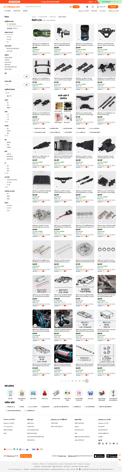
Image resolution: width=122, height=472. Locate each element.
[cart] (93, 7)
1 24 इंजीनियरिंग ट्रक (30, 410)
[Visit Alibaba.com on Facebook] (99, 443)
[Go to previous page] (61, 381)
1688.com (42, 464)
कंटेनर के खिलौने (68, 132)
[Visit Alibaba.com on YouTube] (114, 443)
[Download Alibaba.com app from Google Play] (112, 456)
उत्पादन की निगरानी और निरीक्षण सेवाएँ (35, 436)
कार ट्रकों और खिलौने (90, 406)
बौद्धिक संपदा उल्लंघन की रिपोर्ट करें (82, 436)
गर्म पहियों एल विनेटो (81, 128)
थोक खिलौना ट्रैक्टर (54, 128)
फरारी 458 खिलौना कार (55, 132)
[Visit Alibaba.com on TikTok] (117, 443)
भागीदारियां (100, 436)
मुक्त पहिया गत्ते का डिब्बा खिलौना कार (62, 406)
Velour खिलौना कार (81, 132)
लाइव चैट (77, 426)
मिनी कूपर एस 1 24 (11, 406)
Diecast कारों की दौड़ (94, 128)
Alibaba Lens (11, 456)
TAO (75, 464)
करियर (5, 433)
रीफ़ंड (76, 433)
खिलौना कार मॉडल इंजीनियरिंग (105, 406)
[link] (119, 455)
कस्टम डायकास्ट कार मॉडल (40, 132)
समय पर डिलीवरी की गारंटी (33, 430)
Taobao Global (68, 464)
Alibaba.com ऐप (72, 456)
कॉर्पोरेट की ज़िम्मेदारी (8, 430)
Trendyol (80, 464)
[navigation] (17, 199)
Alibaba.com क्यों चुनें (9, 423)
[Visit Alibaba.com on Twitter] (106, 443)
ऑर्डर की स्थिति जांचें (102, 430)
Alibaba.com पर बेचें (103, 423)
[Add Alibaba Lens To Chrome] (26, 456)
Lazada (61, 464)
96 (72, 381)
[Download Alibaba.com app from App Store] (99, 456)
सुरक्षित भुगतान (30, 423)
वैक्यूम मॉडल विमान (45, 406)
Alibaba (34, 17)
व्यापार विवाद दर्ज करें (79, 430)
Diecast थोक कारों (33, 406)
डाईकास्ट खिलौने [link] (62, 17)
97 (76, 381)
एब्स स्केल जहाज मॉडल (68, 128)
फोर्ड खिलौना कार (77, 406)
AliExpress (35, 464)
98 (79, 381)
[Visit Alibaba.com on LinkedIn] (103, 443)
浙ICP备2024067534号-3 (107, 469)
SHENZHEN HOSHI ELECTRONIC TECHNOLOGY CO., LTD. (42, 53)
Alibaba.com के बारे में (9, 419)
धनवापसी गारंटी (30, 426)
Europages (87, 464)
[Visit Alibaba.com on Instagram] (110, 443)
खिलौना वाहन (53, 17)
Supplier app (62, 456)
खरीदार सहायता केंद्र (79, 423)
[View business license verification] (77, 469)
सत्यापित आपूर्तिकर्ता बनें (103, 433)
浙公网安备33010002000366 (90, 469)
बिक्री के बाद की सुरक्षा (32, 433)
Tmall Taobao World (52, 464)
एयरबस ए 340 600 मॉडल (40, 128)
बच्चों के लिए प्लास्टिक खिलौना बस (14, 410)
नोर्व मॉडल (22, 406)
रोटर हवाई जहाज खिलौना (95, 132)
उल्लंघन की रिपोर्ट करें (79, 440)
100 (87, 381)
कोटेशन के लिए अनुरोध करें (56, 426)
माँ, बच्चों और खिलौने (42, 17)
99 (83, 381)
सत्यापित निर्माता (54, 423)
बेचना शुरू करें (101, 426)
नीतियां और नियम (31, 440)
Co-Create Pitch (8, 426)
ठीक (26, 76)
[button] (71, 7)
